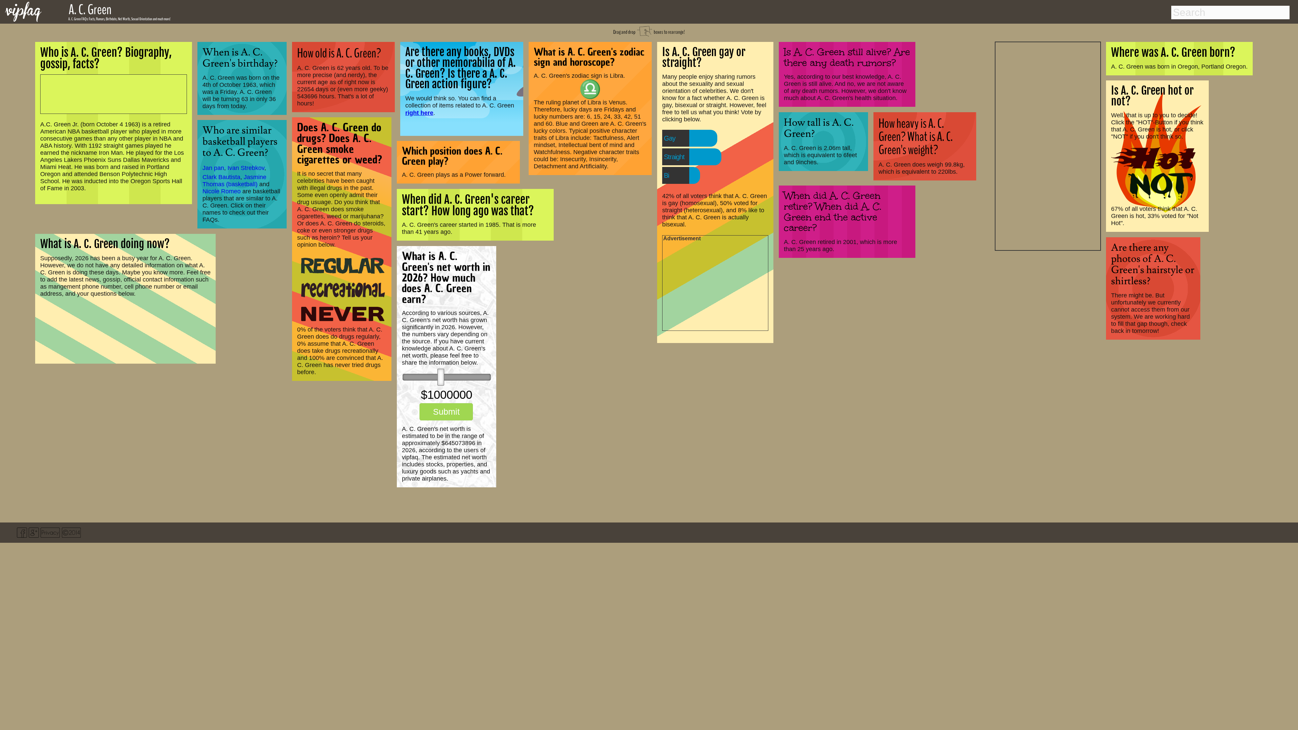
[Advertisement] (1048, 145)
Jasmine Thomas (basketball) (234, 181)
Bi (666, 175)
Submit (446, 411)
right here (419, 112)
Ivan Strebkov (245, 168)
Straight (674, 157)
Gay (669, 138)
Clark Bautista (221, 177)
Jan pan (213, 168)
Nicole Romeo (221, 191)
